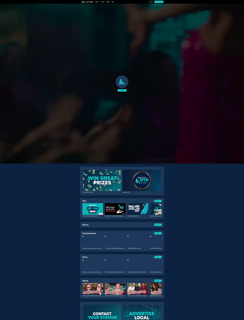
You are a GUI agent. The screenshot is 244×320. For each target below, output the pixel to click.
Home (96, 1)
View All (157, 200)
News (108, 1)
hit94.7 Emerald (158, 4)
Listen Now (121, 90)
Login (151, 1)
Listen (102, 1)
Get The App (158, 1)
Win (113, 1)
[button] (150, 201)
